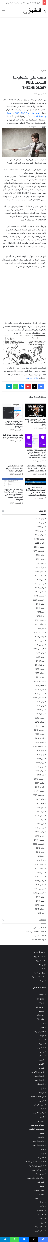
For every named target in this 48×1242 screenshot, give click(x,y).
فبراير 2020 (39, 673)
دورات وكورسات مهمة (35, 1178)
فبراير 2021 (39, 624)
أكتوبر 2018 (39, 738)
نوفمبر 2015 (39, 881)
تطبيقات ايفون (38, 1145)
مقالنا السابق (32, 378)
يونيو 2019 (40, 706)
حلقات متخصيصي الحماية (34, 1162)
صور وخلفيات (39, 1190)
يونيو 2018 (40, 754)
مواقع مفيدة (41, 964)
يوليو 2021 (40, 604)
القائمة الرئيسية (40, 952)
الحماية (43, 968)
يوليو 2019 (40, 702)
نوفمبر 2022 (39, 539)
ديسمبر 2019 (39, 681)
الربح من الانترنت (39, 973)
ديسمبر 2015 (39, 876)
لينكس (41, 1206)
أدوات (42, 1035)
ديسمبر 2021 (39, 584)
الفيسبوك (40, 1084)
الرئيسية (41, 71)
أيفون (42, 1052)
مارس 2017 (39, 815)
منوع (42, 1223)
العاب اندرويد (41, 960)
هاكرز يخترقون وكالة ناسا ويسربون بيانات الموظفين (13, 436)
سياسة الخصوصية (39, 977)
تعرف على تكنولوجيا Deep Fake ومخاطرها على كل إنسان (35, 422)
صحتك (41, 1186)
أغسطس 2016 (38, 844)
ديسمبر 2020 (39, 632)
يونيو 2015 (40, 901)
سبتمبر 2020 (39, 645)
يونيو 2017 (40, 803)
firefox (41, 1003)
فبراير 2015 (39, 909)
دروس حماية (39, 1174)
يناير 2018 (40, 775)
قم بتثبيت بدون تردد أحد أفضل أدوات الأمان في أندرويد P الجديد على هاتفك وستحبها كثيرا (36, 453)
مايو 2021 (40, 612)
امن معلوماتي (38, 1105)
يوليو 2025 (40, 518)
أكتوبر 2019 (39, 689)
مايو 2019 (40, 710)
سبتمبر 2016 (39, 840)
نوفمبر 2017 (39, 783)
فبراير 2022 (39, 575)
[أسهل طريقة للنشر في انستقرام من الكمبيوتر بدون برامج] (12, 411)
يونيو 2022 (40, 559)
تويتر (42, 1153)
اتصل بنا (43, 981)
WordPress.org (38, 940)
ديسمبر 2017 (39, 779)
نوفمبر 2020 (39, 636)
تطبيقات (41, 1137)
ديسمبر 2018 (39, 730)
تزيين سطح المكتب (36, 1129)
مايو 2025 (40, 527)
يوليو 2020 (40, 653)
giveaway (40, 1007)
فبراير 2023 (39, 535)
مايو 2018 (40, 758)
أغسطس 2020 (38, 649)
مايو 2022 (40, 563)
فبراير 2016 (39, 868)
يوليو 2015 (40, 897)
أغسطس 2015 (38, 893)
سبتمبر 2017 (39, 791)
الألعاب (41, 1064)
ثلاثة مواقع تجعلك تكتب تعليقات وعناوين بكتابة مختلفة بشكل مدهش (36, 468)
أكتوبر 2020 (39, 641)
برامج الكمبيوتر (38, 1113)
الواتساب (40, 1092)
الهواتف (41, 1088)
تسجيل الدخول (38, 927)
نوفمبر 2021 (39, 588)
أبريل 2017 (40, 811)
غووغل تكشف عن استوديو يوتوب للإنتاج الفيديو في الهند (14, 468)
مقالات (33, 71)
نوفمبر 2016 (39, 832)
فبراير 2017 (39, 820)
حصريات (41, 1157)
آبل (43, 1023)
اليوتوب (41, 1100)
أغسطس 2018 (38, 746)
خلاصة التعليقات (38, 936)
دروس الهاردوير (38, 1170)
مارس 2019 (39, 718)
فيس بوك (40, 1194)
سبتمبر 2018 (39, 742)
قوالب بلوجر (39, 1198)
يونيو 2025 (40, 523)
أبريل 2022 (39, 567)
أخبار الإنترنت (39, 1031)
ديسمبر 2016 (39, 828)
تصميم (41, 1133)
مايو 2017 (40, 807)
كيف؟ (42, 1202)
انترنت (41, 1109)
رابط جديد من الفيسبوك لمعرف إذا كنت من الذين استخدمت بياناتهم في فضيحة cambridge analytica (13, 494)
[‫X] (34, 386)
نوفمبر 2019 (39, 685)
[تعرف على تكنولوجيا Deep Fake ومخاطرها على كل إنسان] (35, 410)
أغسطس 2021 (38, 600)
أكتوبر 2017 (39, 787)
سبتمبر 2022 (39, 547)
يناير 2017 (40, 824)
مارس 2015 (39, 905)
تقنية (42, 1149)
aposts (41, 995)
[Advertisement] (24, 43)
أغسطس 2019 (38, 697)
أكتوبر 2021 (39, 592)
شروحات (40, 1182)
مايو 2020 (40, 661)
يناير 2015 (40, 913)
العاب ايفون (39, 1080)
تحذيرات (41, 1121)
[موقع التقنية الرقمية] (31, 11)
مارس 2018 (39, 767)
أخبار (42, 1027)
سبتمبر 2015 (39, 889)
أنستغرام (40, 1048)
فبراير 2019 (39, 722)
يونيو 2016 (40, 852)
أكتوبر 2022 (39, 543)
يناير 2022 (40, 579)
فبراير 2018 (39, 771)
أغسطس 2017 (38, 795)
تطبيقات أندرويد (40, 956)
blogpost (40, 999)
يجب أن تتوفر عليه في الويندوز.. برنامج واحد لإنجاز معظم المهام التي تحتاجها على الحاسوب (36, 491)
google (41, 1011)
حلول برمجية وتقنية (36, 1166)
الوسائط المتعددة (37, 1096)
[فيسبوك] (41, 386)
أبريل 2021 (40, 616)
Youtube (40, 1019)
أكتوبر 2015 (39, 885)
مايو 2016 (40, 856)
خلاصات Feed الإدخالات (35, 931)
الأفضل (41, 1060)
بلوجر (42, 1117)
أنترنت (41, 1039)
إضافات (41, 1056)
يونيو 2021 (40, 608)
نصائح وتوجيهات (38, 1231)
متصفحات (40, 1210)
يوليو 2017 (40, 799)
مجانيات (41, 1214)
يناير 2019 (40, 726)
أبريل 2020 (39, 665)
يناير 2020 (40, 677)
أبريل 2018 (40, 763)
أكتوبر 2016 (39, 836)
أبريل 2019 (39, 714)
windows (40, 1015)
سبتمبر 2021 (39, 596)
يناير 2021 (40, 628)
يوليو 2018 (40, 750)
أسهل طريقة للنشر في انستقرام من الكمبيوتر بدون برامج (14, 424)
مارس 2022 (39, 571)
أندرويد (41, 1044)
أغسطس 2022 (38, 551)
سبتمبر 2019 (39, 693)
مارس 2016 (39, 864)
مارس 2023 (39, 531)
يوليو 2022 (40, 555)
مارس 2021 (39, 620)
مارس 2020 (39, 669)
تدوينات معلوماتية (37, 1125)
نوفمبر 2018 (39, 734)
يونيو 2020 (40, 657)
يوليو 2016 (40, 848)
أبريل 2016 (39, 860)
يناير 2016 (40, 872)
